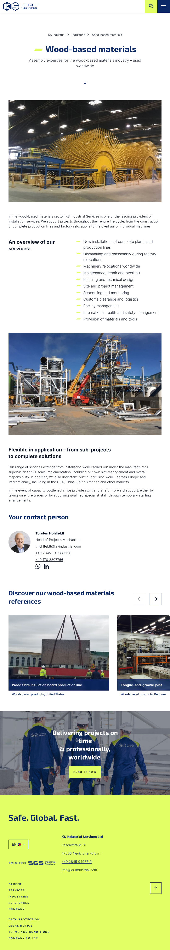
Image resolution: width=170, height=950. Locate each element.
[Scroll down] (85, 84)
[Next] (155, 599)
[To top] (156, 888)
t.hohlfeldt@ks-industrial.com (58, 546)
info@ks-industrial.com (79, 870)
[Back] (140, 599)
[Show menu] (163, 6)
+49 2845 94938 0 (77, 862)
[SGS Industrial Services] (31, 863)
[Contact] (151, 6)
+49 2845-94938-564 (52, 553)
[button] (18, 844)
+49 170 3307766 (49, 560)
